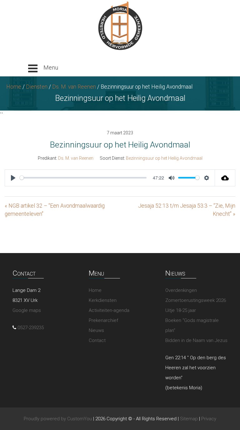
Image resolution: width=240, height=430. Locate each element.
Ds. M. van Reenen (74, 87)
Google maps (26, 310)
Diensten (37, 87)
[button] (43, 68)
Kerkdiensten (103, 300)
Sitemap (189, 419)
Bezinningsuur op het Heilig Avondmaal (164, 158)
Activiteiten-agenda (109, 310)
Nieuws (96, 330)
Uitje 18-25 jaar (180, 310)
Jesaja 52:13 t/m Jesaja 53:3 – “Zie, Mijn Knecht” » (186, 210)
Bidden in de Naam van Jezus (196, 340)
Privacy (208, 419)
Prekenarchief (103, 320)
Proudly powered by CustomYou (58, 419)
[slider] (83, 178)
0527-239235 (31, 327)
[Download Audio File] (225, 177)
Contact (97, 340)
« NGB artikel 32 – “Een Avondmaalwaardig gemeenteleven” (55, 210)
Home (13, 87)
